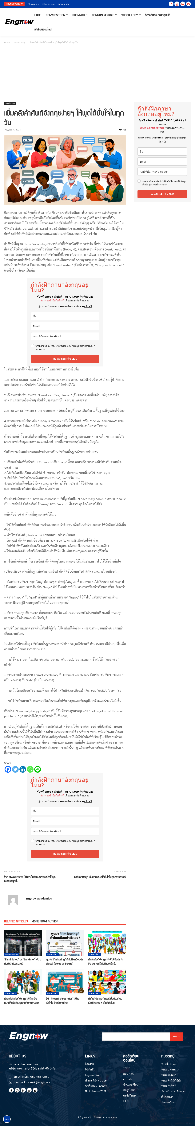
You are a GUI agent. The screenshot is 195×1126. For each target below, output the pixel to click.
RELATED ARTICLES (16, 921)
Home (7, 42)
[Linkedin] (182, 4)
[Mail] (29, 1090)
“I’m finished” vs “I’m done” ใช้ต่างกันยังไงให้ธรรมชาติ (22, 961)
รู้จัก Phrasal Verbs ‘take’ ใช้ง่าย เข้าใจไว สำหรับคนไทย (62, 1000)
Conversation (11, 954)
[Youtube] (188, 4)
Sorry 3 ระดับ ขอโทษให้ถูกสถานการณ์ (46, 4)
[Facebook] (171, 4)
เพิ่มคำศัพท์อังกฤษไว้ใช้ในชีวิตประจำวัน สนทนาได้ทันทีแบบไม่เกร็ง (105, 961)
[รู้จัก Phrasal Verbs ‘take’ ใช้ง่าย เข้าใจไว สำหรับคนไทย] (65, 982)
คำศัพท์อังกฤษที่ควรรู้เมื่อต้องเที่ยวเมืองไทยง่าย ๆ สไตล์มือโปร (105, 1000)
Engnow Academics (39, 898)
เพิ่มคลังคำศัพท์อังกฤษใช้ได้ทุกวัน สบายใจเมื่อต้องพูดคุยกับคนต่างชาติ (21, 1000)
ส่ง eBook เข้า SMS (65, 359)
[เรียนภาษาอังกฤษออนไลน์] (18, 22)
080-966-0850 (39, 1076)
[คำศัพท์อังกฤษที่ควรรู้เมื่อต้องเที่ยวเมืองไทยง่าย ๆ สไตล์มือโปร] (107, 982)
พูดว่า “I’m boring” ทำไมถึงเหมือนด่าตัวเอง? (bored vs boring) (64, 961)
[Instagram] (176, 4)
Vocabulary (19, 42)
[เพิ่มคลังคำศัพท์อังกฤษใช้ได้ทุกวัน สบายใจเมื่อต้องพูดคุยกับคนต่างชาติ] (23, 982)
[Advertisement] (97, 73)
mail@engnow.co (41, 1082)
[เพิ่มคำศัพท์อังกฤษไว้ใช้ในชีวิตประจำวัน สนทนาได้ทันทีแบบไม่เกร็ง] (107, 943)
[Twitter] (15, 769)
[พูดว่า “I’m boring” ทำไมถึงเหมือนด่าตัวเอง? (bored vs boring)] (65, 943)
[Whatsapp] (30, 769)
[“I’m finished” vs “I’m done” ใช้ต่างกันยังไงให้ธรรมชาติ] (23, 943)
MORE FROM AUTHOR (45, 921)
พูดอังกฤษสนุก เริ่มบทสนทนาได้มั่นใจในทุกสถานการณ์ (100, 877)
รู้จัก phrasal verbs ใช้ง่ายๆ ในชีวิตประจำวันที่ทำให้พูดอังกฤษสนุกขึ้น (30, 879)
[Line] (37, 769)
